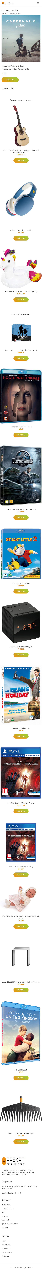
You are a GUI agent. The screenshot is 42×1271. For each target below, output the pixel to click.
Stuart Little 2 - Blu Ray (21, 583)
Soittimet (5, 1216)
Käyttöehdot (6, 1248)
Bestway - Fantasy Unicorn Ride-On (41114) (21, 292)
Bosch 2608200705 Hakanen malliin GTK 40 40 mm (21, 982)
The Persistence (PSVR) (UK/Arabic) (21, 803)
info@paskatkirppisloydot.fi (11, 1193)
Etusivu (4, 14)
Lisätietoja (10, 80)
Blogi (3, 1241)
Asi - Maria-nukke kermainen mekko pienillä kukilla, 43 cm (21, 917)
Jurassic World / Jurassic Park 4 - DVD (21, 509)
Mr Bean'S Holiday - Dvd (21, 728)
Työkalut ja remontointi (10, 1224)
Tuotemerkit (15, 66)
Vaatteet (5, 1228)
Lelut (3, 1212)
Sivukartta (5, 1256)
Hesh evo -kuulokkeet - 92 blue (21, 230)
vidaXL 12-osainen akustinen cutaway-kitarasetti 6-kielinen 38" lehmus (21, 151)
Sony (21, 66)
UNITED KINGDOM (21, 1070)
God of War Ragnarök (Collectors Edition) (21, 350)
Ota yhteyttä (6, 1245)
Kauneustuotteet (7, 1208)
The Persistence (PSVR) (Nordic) (21, 867)
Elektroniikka (6, 1205)
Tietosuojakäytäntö (8, 1252)
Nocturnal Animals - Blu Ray (21, 427)
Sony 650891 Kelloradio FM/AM (21, 647)
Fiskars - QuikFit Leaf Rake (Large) (21, 1133)
